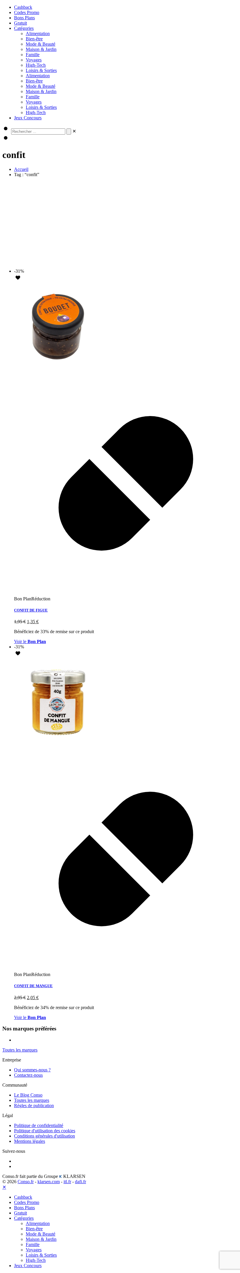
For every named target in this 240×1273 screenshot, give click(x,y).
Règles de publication (34, 1105)
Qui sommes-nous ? (32, 1069)
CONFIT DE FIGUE (31, 610)
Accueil (21, 169)
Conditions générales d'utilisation (44, 1135)
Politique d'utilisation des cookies (44, 1130)
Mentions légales (29, 1141)
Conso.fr (26, 1181)
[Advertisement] (120, 223)
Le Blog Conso (28, 1094)
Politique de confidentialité (38, 1125)
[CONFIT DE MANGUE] (58, 744)
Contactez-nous (28, 1075)
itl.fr (67, 1181)
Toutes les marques (31, 1100)
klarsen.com (48, 1181)
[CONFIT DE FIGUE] (58, 368)
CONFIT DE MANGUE (33, 986)
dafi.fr (80, 1181)
